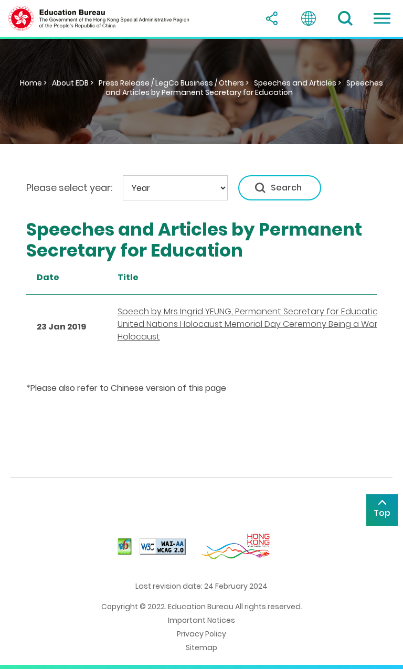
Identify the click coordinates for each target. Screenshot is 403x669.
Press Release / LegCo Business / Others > (174, 83)
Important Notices (201, 620)
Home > (33, 83)
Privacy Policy (201, 634)
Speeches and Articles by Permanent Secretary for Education (244, 88)
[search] (345, 18)
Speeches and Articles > (297, 83)
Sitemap (201, 647)
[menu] (382, 18)
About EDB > (72, 83)
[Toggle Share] (272, 18)
